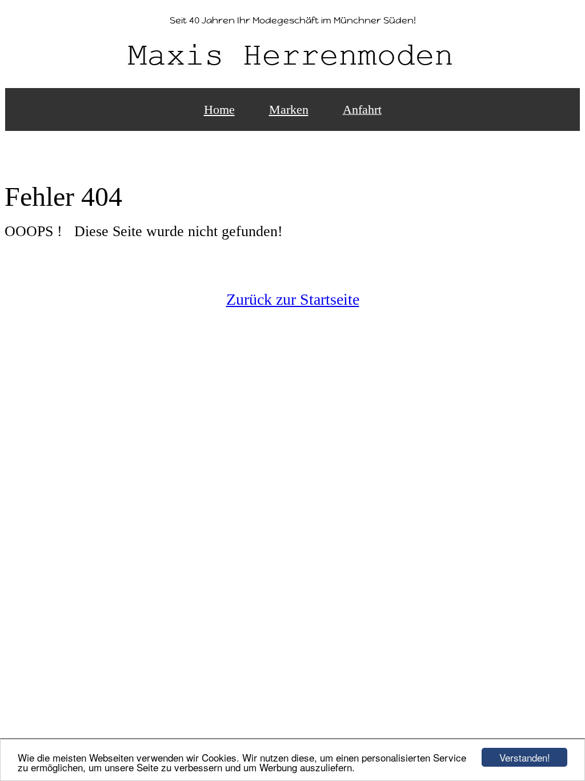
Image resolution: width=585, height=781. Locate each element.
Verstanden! (524, 757)
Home (219, 109)
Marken (288, 109)
